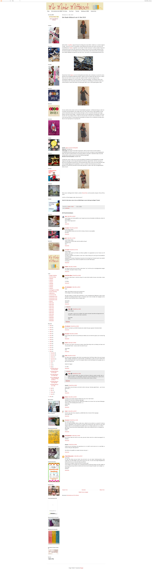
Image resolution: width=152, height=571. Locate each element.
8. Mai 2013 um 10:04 (76, 373)
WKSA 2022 (51, 314)
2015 (51, 347)
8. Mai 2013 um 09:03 (72, 342)
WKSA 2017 (51, 309)
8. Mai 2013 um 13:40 (73, 420)
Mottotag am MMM (85, 11)
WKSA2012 (51, 315)
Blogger (81, 568)
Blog (48, 11)
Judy (66, 216)
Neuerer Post (65, 489)
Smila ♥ (66, 411)
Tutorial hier (84, 193)
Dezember (53, 353)
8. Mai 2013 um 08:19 (74, 326)
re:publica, (70, 44)
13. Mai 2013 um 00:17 (78, 456)
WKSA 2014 (51, 304)
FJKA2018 (51, 283)
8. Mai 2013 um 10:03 (76, 309)
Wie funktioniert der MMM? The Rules (59, 11)
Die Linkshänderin (68, 287)
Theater (71, 47)
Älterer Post (102, 489)
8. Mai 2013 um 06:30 (71, 216)
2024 (51, 329)
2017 (51, 343)
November (53, 355)
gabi (65, 238)
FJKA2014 (51, 278)
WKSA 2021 (51, 312)
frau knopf (67, 333)
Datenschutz (93, 11)
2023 (51, 331)
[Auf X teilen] (79, 206)
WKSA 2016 (51, 307)
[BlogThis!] (77, 206)
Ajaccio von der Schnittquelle (72, 147)
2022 (51, 333)
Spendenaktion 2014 (53, 298)
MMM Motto (52, 293)
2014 (51, 349)
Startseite (84, 489)
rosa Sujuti (67, 249)
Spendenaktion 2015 (53, 299)
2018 (51, 341)
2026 (51, 325)
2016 (51, 345)
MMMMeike (67, 208)
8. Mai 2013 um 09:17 (71, 355)
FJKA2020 (51, 285)
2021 (51, 335)
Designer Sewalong (53, 275)
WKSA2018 (51, 317)
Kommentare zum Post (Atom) (73, 495)
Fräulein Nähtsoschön (69, 456)
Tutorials (77, 11)
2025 (51, 327)
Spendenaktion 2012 (53, 296)
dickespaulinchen (68, 435)
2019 (51, 339)
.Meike (69, 309)
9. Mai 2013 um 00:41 (73, 444)
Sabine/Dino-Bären (68, 275)
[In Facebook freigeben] (80, 206)
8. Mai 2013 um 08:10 (76, 275)
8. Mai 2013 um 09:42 (73, 385)
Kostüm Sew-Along (53, 291)
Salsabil (66, 266)
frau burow (67, 420)
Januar (52, 394)
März (52, 390)
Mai (51, 366)
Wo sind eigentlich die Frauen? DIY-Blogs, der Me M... (54, 378)
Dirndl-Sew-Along (52, 277)
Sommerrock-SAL (52, 294)
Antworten (67, 224)
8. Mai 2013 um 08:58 (73, 333)
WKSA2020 (51, 320)
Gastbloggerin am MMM (54, 290)
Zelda (66, 355)
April (52, 388)
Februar (52, 392)
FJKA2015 (51, 280)
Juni (51, 364)
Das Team (71, 11)
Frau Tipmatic (67, 326)
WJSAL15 (51, 301)
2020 (51, 337)
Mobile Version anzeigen (83, 492)
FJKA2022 (51, 288)
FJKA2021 (51, 286)
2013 (51, 351)
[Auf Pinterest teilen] (81, 206)
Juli (51, 362)
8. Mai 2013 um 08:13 (76, 287)
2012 (51, 396)
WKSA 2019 (51, 311)
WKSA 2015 (51, 306)
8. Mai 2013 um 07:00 (71, 238)
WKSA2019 (51, 319)
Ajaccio (72, 75)
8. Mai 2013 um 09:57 (72, 411)
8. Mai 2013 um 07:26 (73, 249)
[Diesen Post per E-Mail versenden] (76, 206)
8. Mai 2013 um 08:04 (72, 266)
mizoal (66, 342)
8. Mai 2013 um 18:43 (76, 435)
